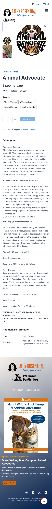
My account (17, 390)
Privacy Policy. (28, 500)
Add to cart (27, 119)
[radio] (14, 91)
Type (5, 90)
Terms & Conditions (17, 500)
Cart (47, 4)
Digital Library (33, 390)
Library (37, 4)
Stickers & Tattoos (10, 72)
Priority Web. (37, 500)
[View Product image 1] (7, 26)
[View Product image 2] (7, 37)
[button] (45, 26)
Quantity (6, 97)
